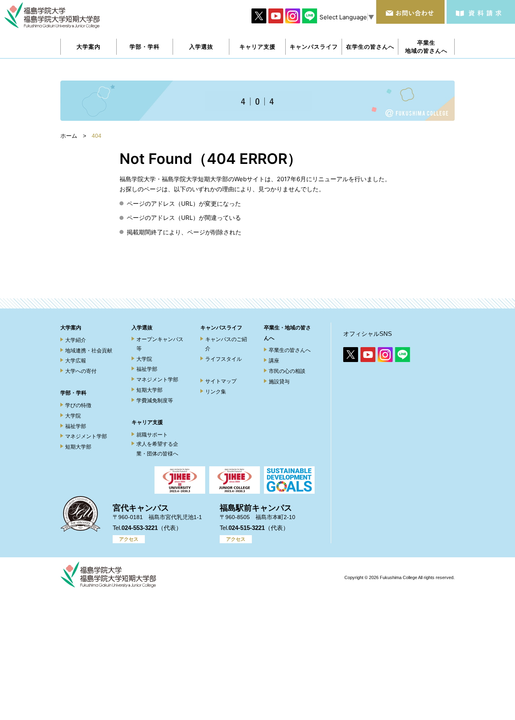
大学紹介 (75, 340)
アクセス (128, 539)
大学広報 (75, 361)
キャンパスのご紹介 (226, 344)
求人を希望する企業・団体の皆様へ (157, 448)
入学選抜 (142, 328)
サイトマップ (221, 381)
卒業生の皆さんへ (290, 350)
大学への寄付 (81, 371)
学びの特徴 (78, 405)
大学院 (73, 416)
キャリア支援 (147, 422)
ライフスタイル (223, 359)
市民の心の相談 (287, 371)
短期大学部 (78, 447)
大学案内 (70, 328)
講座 (274, 361)
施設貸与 (279, 382)
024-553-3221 (140, 527)
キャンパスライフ (221, 328)
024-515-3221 (247, 527)
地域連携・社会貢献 (88, 351)
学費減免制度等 (154, 400)
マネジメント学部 (86, 436)
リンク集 (215, 392)
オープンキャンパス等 (159, 344)
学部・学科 (73, 393)
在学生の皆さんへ (370, 46)
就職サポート (152, 435)
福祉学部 (75, 426)
